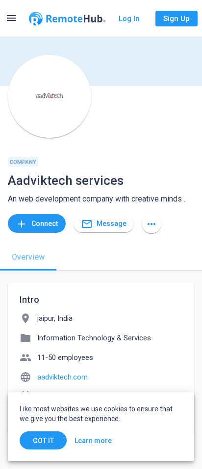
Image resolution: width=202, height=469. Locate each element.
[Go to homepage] (67, 18)
